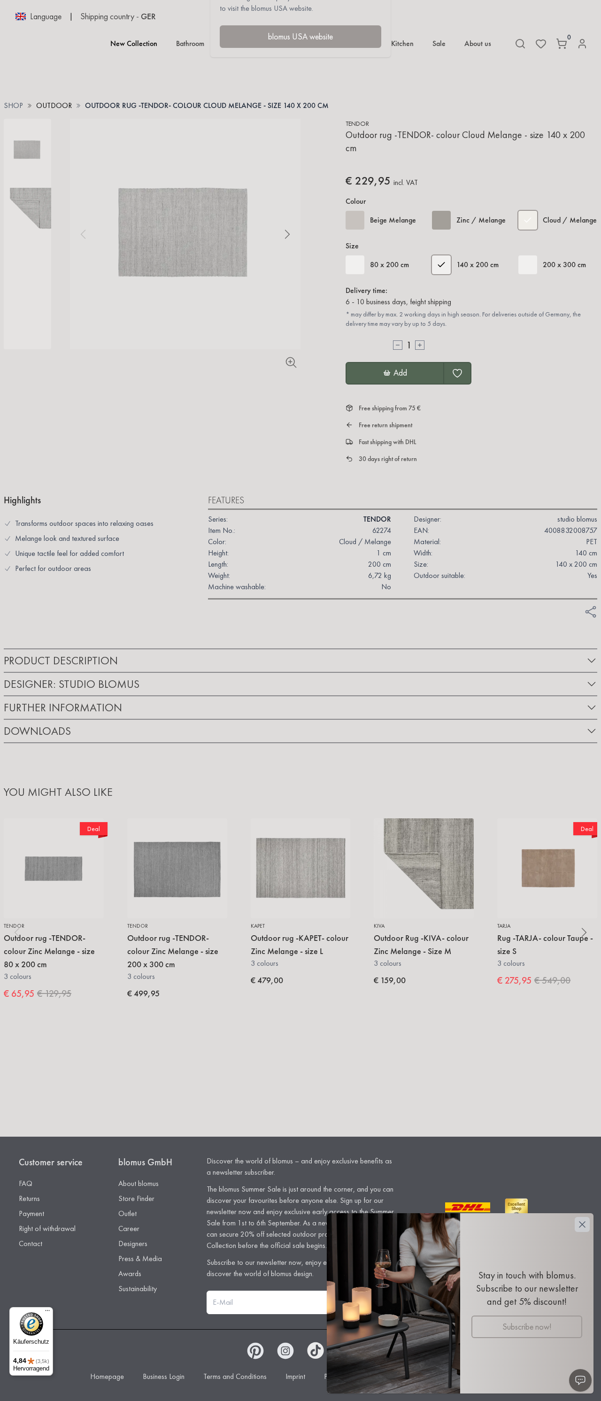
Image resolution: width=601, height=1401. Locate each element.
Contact (30, 1243)
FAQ (25, 1183)
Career (128, 1228)
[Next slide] (287, 234)
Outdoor (54, 105)
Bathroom (190, 43)
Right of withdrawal (47, 1228)
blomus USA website (300, 36)
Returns (29, 1198)
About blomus (138, 1183)
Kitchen (402, 43)
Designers (132, 1243)
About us (477, 43)
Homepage (107, 1376)
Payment (31, 1213)
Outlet (127, 1213)
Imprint (295, 1376)
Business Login (164, 1376)
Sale (439, 43)
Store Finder (136, 1198)
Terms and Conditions (235, 1376)
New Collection (133, 43)
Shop (13, 105)
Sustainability (137, 1288)
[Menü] (47, 1312)
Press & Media (140, 1258)
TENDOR (357, 123)
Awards (129, 1273)
